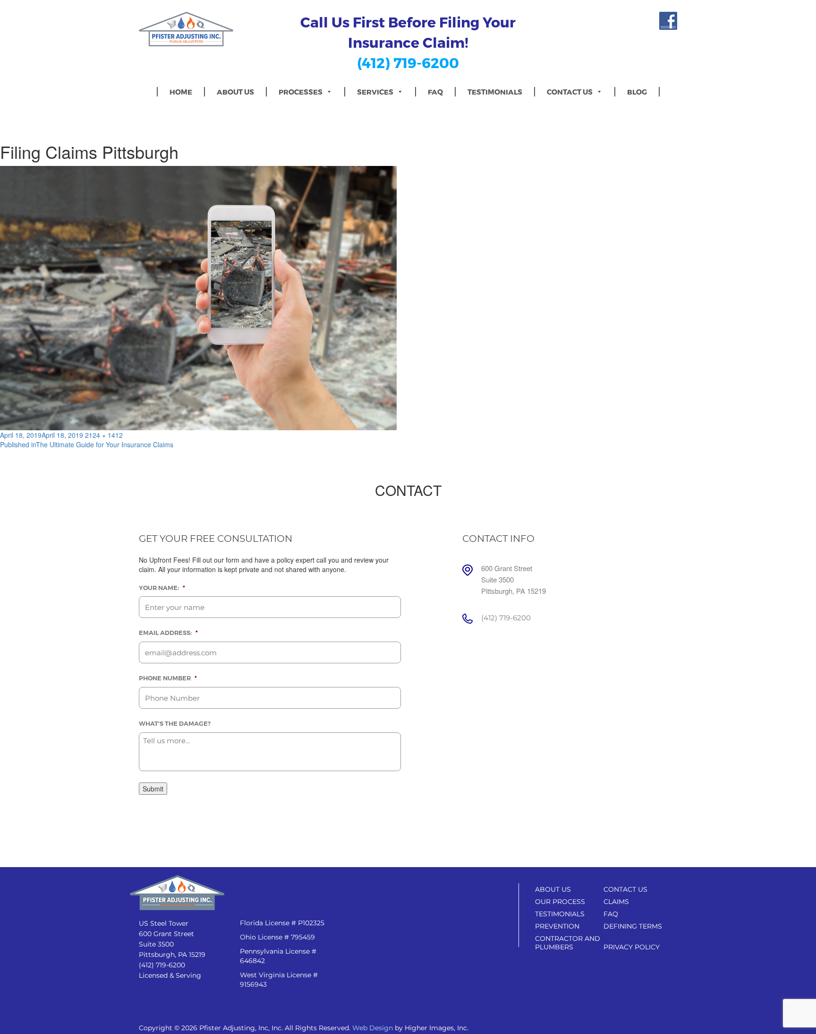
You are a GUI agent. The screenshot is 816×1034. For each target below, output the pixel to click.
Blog (637, 91)
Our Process (560, 901)
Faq (435, 91)
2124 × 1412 (104, 435)
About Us (235, 91)
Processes (301, 91)
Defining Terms (633, 926)
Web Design (372, 1028)
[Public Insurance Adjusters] (201, 29)
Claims (616, 901)
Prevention (557, 926)
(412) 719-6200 (408, 62)
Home (181, 91)
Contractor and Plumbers (567, 942)
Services (375, 91)
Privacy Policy (632, 947)
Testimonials (495, 91)
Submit (153, 788)
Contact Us (570, 91)
